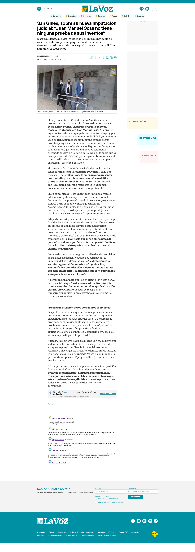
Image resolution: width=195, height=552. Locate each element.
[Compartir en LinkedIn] (103, 57)
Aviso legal (40, 535)
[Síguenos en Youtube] (139, 521)
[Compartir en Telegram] (111, 57)
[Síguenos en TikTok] (156, 521)
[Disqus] (82, 440)
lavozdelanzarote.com (47, 56)
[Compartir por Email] (115, 57)
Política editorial (71, 535)
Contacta (41, 532)
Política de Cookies (87, 535)
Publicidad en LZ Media (106, 532)
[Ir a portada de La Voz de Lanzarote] (52, 521)
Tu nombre (98, 488)
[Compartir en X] (99, 57)
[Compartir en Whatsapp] (107, 57)
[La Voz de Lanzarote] (97, 9)
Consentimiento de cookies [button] (107, 535)
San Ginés (52, 405)
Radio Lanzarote (86, 532)
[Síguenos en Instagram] (144, 521)
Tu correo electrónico (132, 488)
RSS (74, 532)
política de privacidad (117, 502)
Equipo (51, 532)
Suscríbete (135, 497)
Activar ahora (107, 394)
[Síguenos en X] (150, 521)
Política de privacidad (55, 535)
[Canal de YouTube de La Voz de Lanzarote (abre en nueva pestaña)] (142, 9)
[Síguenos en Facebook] (133, 521)
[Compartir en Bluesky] (95, 57)
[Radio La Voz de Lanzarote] (147, 9)
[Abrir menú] (39, 9)
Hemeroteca (63, 532)
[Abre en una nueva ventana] (155, 534)
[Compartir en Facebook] (91, 57)
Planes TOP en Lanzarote (129, 532)
